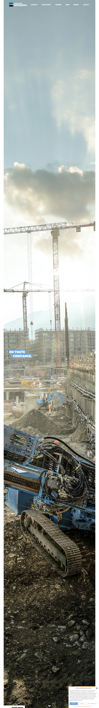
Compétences (46, 4)
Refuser (82, 703)
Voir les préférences (92, 703)
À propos (34, 4)
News (67, 4)
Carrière (58, 4)
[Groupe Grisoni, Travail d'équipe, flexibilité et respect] (18, 4)
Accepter (74, 703)
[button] (96, 688)
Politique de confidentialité (84, 706)
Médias (76, 4)
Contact (86, 4)
